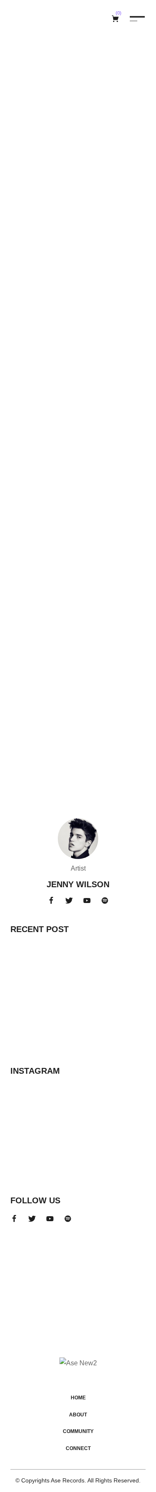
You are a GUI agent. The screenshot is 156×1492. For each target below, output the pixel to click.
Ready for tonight (59, 221)
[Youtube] (87, 900)
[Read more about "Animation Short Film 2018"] (35, 1027)
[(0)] (116, 18)
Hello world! (36, 947)
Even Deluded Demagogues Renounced (95, 981)
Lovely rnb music (55, 444)
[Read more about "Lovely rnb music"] (78, 379)
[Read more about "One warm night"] (78, 602)
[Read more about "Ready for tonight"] (78, 156)
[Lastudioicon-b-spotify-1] (105, 900)
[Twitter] (69, 900)
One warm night (51, 667)
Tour (20, 210)
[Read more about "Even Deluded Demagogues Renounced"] (35, 985)
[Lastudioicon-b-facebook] (51, 900)
